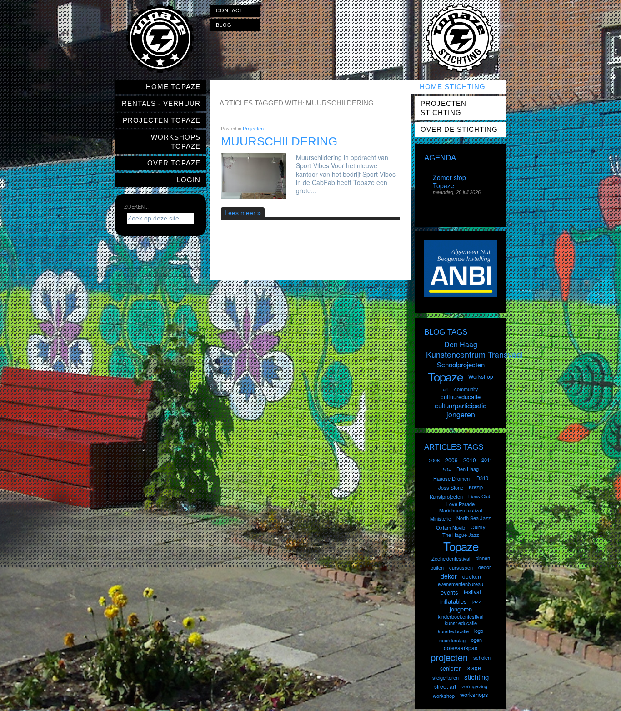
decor (484, 567)
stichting (476, 676)
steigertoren (445, 677)
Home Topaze (173, 86)
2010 (469, 460)
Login (188, 180)
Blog (224, 25)
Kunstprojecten (446, 496)
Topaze (445, 376)
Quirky (478, 527)
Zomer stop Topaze (449, 181)
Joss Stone (450, 487)
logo (478, 630)
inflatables (453, 601)
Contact (229, 10)
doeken (471, 576)
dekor (449, 576)
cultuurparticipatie (460, 405)
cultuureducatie (461, 396)
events (449, 592)
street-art (445, 686)
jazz (476, 601)
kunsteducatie (453, 631)
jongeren (460, 414)
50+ (447, 469)
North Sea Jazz (473, 517)
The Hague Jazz (460, 534)
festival (472, 592)
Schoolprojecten (461, 364)
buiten (437, 567)
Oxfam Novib (450, 527)
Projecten (253, 128)
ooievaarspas (460, 647)
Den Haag (460, 344)
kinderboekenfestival (460, 616)
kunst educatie (461, 622)
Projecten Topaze (161, 120)
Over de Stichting (459, 129)
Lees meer (240, 212)
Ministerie (440, 518)
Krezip (476, 487)
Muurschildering (279, 141)
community (466, 388)
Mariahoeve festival (460, 510)
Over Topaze (173, 163)
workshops (474, 694)
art (446, 389)
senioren (451, 668)
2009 (451, 460)
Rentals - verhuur (161, 103)
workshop (444, 695)
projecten (449, 657)
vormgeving (474, 686)
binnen (483, 557)
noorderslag (452, 640)
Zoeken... (136, 206)
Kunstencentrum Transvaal (474, 354)
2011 (486, 459)
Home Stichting (453, 86)
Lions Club (479, 496)
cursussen (461, 567)
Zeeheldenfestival (450, 558)
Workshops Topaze (175, 141)
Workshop (480, 376)
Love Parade (460, 503)
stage (474, 667)
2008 (434, 460)
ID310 (481, 477)
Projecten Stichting (443, 108)
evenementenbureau (460, 583)
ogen (476, 639)
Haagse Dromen (451, 478)
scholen (482, 657)
